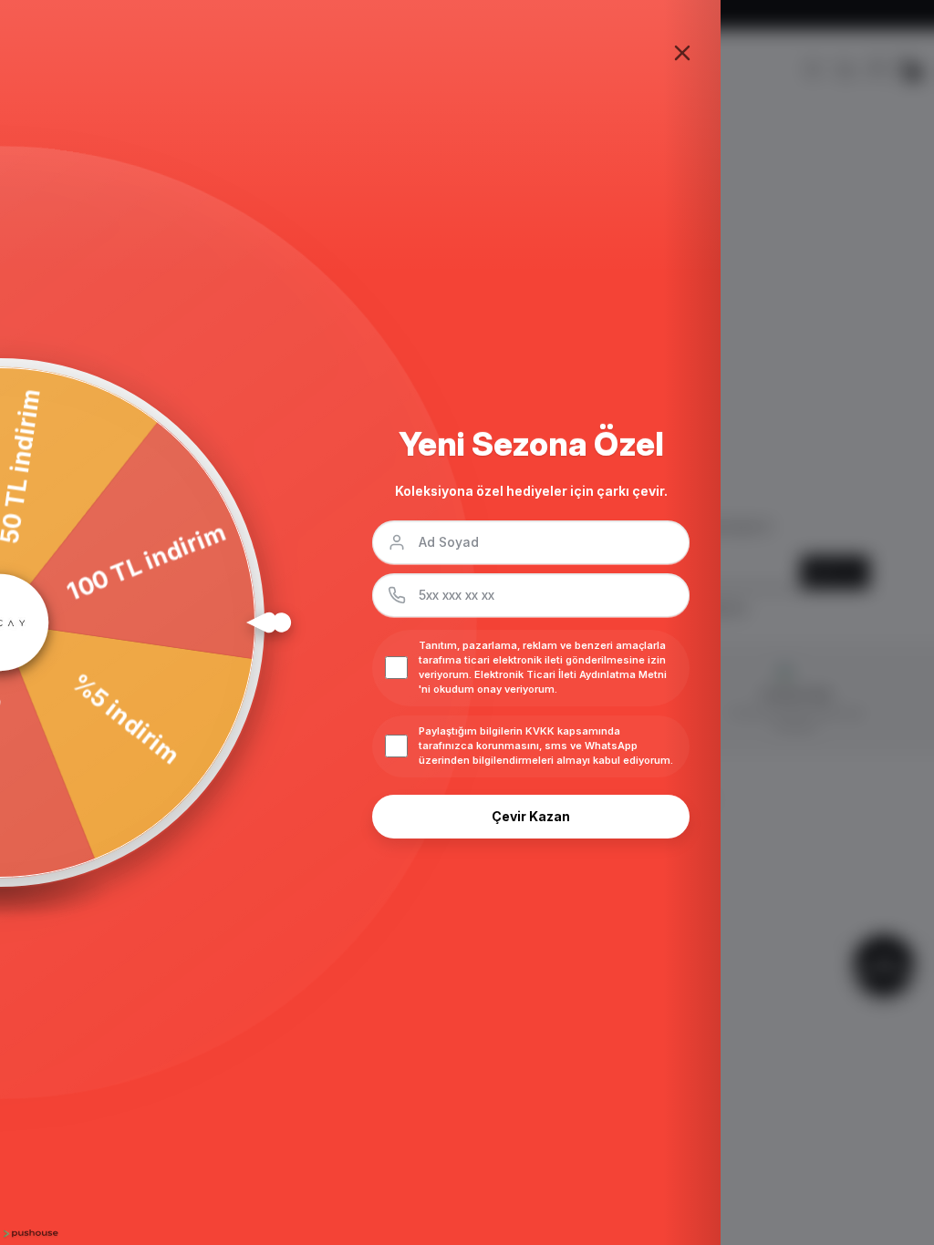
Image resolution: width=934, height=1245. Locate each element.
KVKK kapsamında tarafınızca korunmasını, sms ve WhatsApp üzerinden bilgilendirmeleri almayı (528, 746)
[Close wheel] (682, 52)
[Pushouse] (29, 1234)
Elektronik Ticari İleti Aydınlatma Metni (570, 674)
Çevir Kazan (531, 816)
